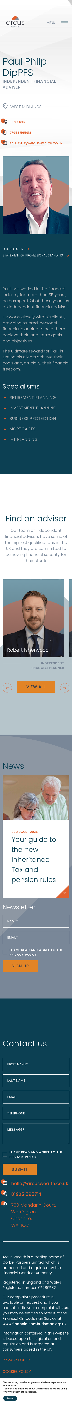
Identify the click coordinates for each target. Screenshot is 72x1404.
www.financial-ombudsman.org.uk (35, 1323)
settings (31, 1391)
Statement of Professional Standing (33, 255)
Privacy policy (16, 1359)
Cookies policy (17, 1371)
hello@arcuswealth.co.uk (39, 1183)
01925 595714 (26, 1194)
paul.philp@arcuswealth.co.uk (36, 143)
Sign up (20, 966)
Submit (19, 1169)
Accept (10, 1398)
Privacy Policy (23, 954)
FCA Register (13, 249)
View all (36, 687)
